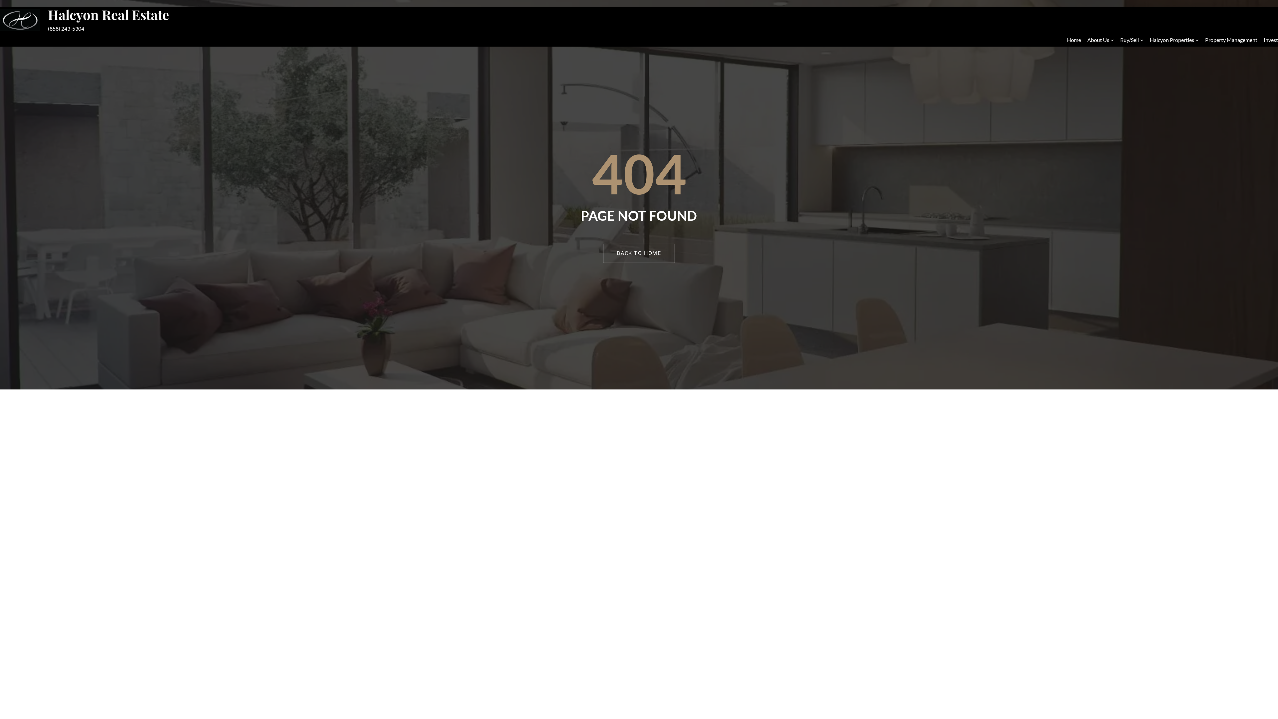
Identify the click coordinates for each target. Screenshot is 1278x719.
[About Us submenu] (1112, 40)
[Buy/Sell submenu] (1142, 40)
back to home (639, 253)
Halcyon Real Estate (108, 14)
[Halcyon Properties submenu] (1197, 40)
